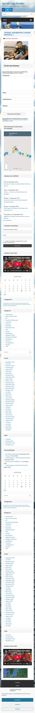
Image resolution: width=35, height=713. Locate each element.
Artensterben (9, 314)
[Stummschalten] (27, 270)
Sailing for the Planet (11, 337)
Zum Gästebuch (7, 220)
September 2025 (10, 362)
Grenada (23, 303)
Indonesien (8, 322)
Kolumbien (5, 304)
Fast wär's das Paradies (13, 3)
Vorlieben (17, 709)
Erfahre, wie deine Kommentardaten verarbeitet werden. (15, 120)
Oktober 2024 (9, 367)
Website (5, 105)
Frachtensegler (19, 303)
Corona (9, 303)
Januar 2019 (9, 415)
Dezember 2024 (10, 365)
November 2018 (10, 416)
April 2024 (8, 371)
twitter (17, 685)
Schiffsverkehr (19, 304)
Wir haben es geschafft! (12, 454)
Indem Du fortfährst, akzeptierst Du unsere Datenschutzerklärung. (15, 241)
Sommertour (28, 304)
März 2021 (9, 396)
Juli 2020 (8, 407)
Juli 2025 (8, 364)
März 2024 (9, 373)
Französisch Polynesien (12, 320)
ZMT (7, 346)
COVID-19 (13, 303)
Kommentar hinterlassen (11, 38)
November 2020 (10, 401)
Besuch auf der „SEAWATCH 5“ (14, 461)
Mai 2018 (8, 426)
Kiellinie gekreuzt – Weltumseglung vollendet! (18, 457)
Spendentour (9, 339)
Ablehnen (17, 704)
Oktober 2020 (9, 403)
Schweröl (23, 304)
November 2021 (10, 388)
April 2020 (8, 411)
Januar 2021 (9, 398)
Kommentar (6, 75)
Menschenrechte (10, 327)
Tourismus (8, 341)
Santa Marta (13, 304)
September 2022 (10, 384)
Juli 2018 (8, 422)
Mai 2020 (8, 409)
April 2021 (8, 394)
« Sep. (4, 294)
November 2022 (10, 382)
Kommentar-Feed (10, 443)
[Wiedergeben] (5, 270)
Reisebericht (9, 333)
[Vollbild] (30, 270)
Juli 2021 (8, 392)
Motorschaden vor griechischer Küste (16, 465)
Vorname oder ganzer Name (10, 229)
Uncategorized (9, 343)
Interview (8, 324)
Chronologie (5, 303)
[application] (17, 264)
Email (4, 235)
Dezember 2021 (10, 386)
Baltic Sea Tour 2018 (11, 316)
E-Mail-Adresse (7, 99)
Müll (7, 329)
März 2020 (9, 413)
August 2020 (9, 405)
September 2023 (10, 377)
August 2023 (9, 379)
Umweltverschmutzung (7, 305)
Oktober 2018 (9, 418)
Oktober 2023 (9, 375)
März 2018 (9, 428)
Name (5, 92)
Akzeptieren (17, 700)
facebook (17, 682)
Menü (5, 20)
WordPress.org (10, 444)
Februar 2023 (9, 381)
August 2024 (9, 369)
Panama (8, 331)
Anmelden (8, 439)
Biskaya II (8, 456)
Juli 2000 (8, 430)
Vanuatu (8, 344)
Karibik (27, 303)
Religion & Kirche (10, 335)
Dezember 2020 (10, 399)
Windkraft (15, 305)
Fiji (6, 318)
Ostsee (9, 304)
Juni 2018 (8, 424)
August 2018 (9, 420)
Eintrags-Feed (9, 441)
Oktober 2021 (9, 390)
